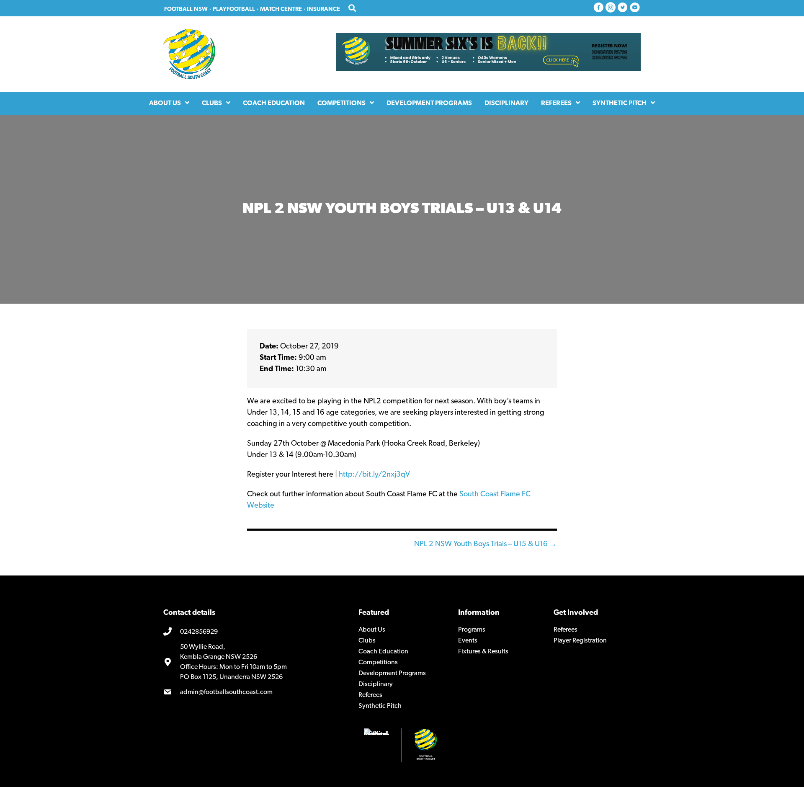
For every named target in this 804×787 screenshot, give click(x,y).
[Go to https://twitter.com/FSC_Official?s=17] (623, 8)
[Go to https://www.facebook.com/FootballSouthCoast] (598, 8)
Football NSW (186, 9)
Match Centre (281, 9)
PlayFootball (234, 9)
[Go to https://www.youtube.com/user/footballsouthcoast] (635, 8)
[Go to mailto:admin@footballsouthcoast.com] (254, 692)
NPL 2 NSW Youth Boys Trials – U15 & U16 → (485, 544)
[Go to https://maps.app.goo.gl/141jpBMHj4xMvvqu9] (254, 662)
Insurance (323, 9)
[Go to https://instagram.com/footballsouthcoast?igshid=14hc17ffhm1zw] (611, 8)
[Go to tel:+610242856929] (254, 632)
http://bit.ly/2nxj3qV (374, 475)
